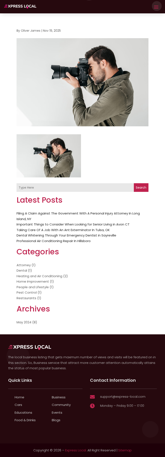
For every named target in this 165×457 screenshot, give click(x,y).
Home (19, 397)
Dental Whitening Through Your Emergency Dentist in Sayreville (66, 235)
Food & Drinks (25, 420)
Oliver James (30, 30)
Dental (22, 270)
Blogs (56, 420)
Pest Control (27, 292)
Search (141, 187)
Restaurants (26, 298)
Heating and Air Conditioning (39, 276)
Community (61, 404)
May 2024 (24, 322)
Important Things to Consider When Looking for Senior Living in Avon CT (73, 224)
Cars (18, 404)
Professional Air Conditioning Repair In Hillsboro (54, 241)
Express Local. (76, 450)
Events (57, 412)
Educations (23, 412)
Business (59, 397)
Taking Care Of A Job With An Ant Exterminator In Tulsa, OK (63, 230)
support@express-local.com (122, 396)
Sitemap (125, 450)
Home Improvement (33, 281)
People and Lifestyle (33, 287)
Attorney (24, 265)
